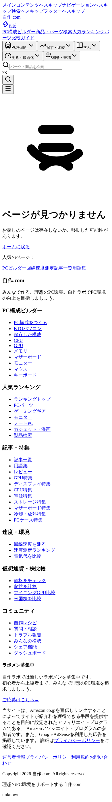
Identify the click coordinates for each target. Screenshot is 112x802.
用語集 (79, 268)
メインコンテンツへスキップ (32, 5)
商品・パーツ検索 (54, 31)
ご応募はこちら (20, 699)
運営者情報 (13, 757)
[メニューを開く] (8, 89)
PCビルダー (14, 268)
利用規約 (80, 757)
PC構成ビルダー (19, 31)
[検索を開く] (8, 79)
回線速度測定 (40, 268)
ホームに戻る (16, 246)
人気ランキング (88, 31)
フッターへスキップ (64, 11)
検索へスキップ (27, 11)
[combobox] (35, 67)
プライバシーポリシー (77, 740)
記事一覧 (63, 268)
